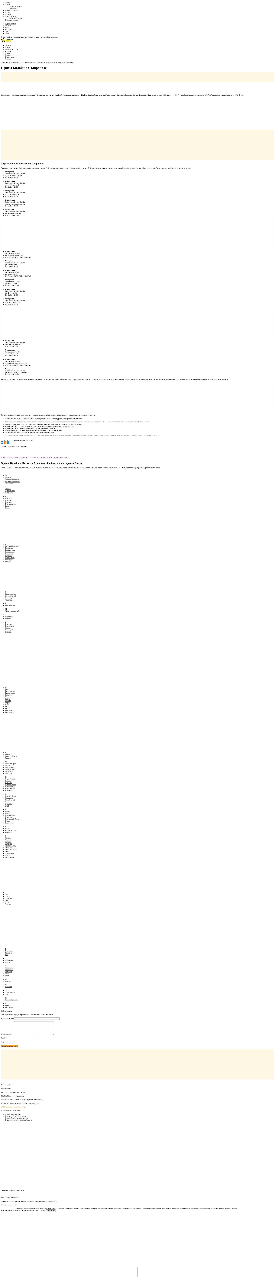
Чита (7, 975)
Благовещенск (10, 504)
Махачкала (9, 765)
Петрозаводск (10, 815)
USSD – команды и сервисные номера (13, 1107)
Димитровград (10, 594)
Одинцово (9, 798)
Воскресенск (10, 558)
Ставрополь (9, 853)
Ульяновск (9, 951)
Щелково (8, 987)
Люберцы (8, 754)
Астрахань (9, 493)
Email (3, 1038)
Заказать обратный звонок (10, 1110)
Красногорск (10, 693)
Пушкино (8, 817)
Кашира (8, 701)
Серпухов (8, 844)
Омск (7, 802)
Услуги (7, 4)
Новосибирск (10, 788)
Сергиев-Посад (10, 846)
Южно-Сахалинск (11, 1000)
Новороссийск (10, 785)
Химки (7, 962)
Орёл (7, 806)
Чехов (7, 974)
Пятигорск (9, 823)
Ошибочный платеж (12, 1114)
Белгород (8, 502)
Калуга (7, 27)
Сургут (7, 855)
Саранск (8, 842)
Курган (7, 708)
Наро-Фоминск (10, 779)
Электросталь (10, 992)
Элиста (7, 994)
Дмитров (8, 600)
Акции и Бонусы (11, 10)
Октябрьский (10, 800)
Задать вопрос (52, 37)
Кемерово (8, 695)
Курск (7, 706)
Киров (7, 703)
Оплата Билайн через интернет (16, 1118)
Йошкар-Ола (10, 630)
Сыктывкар (9, 857)
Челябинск (9, 970)
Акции (7, 53)
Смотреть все (20, 1190)
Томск (7, 896)
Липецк (8, 758)
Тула (6, 31)
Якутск (7, 1005)
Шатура (8, 981)
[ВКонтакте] (2, 442)
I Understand (51, 1210)
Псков (7, 821)
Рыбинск (8, 832)
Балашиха (8, 500)
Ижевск (8, 628)
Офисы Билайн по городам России (38, 62)
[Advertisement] (137, 77)
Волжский (9, 554)
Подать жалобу (10, 57)
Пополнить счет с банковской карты (18, 1120)
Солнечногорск (11, 849)
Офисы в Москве (15, 18)
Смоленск (8, 848)
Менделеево (9, 767)
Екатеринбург (10, 605)
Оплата (8, 12)
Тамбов (8, 894)
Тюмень (8, 904)
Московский (9, 769)
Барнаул (8, 506)
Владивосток (10, 550)
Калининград (10, 691)
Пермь (7, 811)
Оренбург (8, 804)
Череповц (8, 972)
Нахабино (8, 790)
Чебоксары (9, 968)
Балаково (8, 498)
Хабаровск (9, 960)
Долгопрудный (10, 596)
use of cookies (40, 1210)
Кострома (8, 29)
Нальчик (8, 781)
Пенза (7, 813)
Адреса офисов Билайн (15, 62)
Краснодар (9, 712)
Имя (3, 1042)
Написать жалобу (11, 20)
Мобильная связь (15, 6)
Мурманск (9, 771)
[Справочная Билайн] (7, 42)
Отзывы (8, 14)
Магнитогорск (10, 764)
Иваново (8, 624)
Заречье (8, 618)
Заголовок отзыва (7, 1018)
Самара (8, 838)
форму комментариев (130, 168)
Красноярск (9, 710)
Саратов (8, 840)
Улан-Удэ (8, 953)
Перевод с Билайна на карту (15, 1116)
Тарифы (8, 3)
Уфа (6, 955)
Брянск (7, 508)
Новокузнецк (10, 787)
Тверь (7, 33)
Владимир (9, 548)
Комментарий (6, 1034)
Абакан (8, 489)
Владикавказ (10, 552)
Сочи (7, 851)
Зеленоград (9, 616)
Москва (8, 26)
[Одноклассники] (5, 442)
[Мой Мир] (8, 442)
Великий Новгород (12, 546)
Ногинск (8, 783)
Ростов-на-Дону (11, 830)
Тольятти (8, 898)
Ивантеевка (9, 626)
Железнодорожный (12, 611)
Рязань (7, 828)
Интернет (13, 8)
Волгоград (9, 560)
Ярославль (9, 1007)
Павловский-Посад (12, 819)
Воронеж (8, 556)
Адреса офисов (10, 16)
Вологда (8, 561)
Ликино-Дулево (11, 756)
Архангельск (10, 491)
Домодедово (9, 598)
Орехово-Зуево (10, 796)
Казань (7, 689)
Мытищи (8, 773)
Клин (7, 704)
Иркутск (8, 632)
